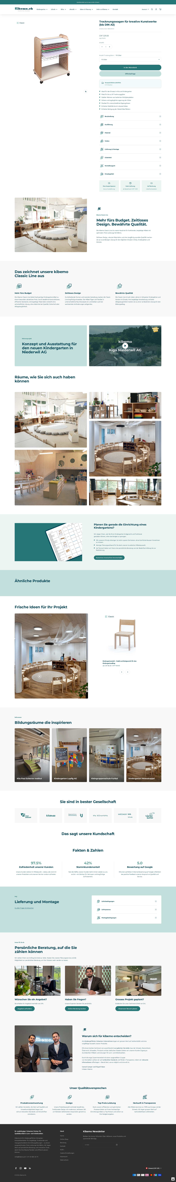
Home (62, 1136)
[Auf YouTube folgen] (25, 1168)
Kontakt (115, 9)
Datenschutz (64, 1160)
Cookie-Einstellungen (67, 1153)
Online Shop (64, 1139)
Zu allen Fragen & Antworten (24, 908)
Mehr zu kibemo (101, 9)
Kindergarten (41, 9)
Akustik (72, 9)
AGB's (62, 1149)
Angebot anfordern (25, 1008)
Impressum (63, 1156)
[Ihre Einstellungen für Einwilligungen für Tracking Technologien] (173, 1179)
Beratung (63, 1142)
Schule (53, 9)
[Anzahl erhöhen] (109, 47)
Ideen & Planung (85, 9)
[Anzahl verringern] (102, 47)
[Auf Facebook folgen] (16, 1168)
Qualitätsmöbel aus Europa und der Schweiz (88, 2)
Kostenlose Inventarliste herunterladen (109, 557)
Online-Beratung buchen (77, 1008)
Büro (62, 9)
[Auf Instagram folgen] (20, 1168)
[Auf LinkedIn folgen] (30, 1168)
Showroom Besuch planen (127, 1008)
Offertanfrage (130, 74)
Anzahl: (101, 42)
